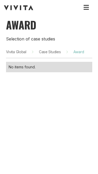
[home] (18, 7)
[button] (86, 7)
